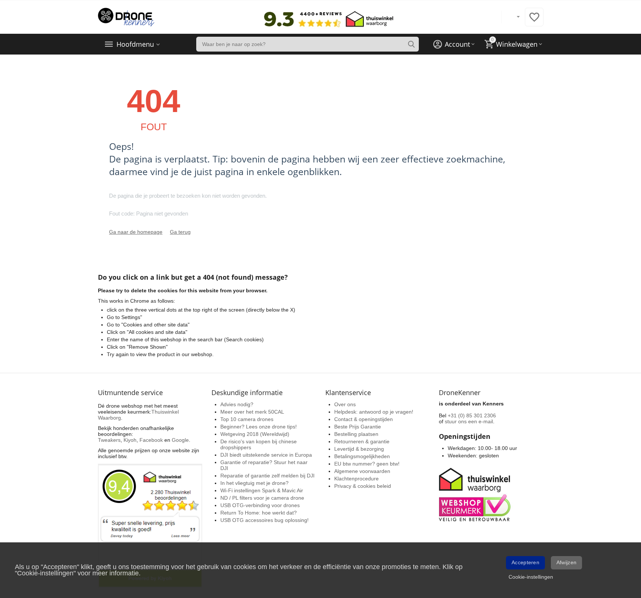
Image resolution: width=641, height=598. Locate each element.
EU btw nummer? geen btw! (367, 464)
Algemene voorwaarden (362, 471)
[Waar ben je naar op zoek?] (411, 44)
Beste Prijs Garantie (357, 427)
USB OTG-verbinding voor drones (260, 505)
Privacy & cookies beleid (362, 486)
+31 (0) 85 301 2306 (472, 415)
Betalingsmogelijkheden (362, 456)
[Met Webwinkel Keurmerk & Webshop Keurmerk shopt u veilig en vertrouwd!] (476, 494)
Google (180, 440)
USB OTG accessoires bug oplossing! (264, 520)
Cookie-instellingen (531, 577)
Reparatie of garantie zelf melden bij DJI (267, 476)
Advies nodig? (236, 404)
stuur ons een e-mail (469, 421)
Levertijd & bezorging (359, 449)
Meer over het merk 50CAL (252, 412)
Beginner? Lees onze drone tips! (258, 427)
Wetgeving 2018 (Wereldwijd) (254, 434)
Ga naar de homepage (135, 232)
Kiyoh (130, 440)
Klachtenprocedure (356, 479)
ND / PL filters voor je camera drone (262, 498)
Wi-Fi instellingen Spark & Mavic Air (261, 490)
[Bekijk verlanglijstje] (534, 21)
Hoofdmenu (135, 44)
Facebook (151, 440)
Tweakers (109, 440)
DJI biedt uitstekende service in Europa (266, 455)
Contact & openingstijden (363, 419)
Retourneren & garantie (361, 441)
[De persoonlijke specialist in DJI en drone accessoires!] (126, 17)
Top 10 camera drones (246, 419)
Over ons (345, 404)
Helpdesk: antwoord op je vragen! (373, 412)
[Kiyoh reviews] (150, 526)
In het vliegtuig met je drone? (254, 483)
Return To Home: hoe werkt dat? (258, 513)
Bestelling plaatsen (356, 434)
